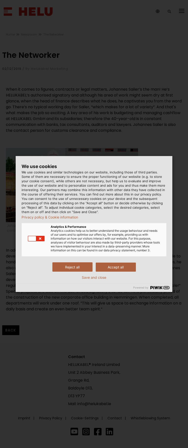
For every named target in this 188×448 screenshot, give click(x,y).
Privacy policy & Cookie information (50, 217)
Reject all (72, 267)
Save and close (94, 277)
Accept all (116, 267)
